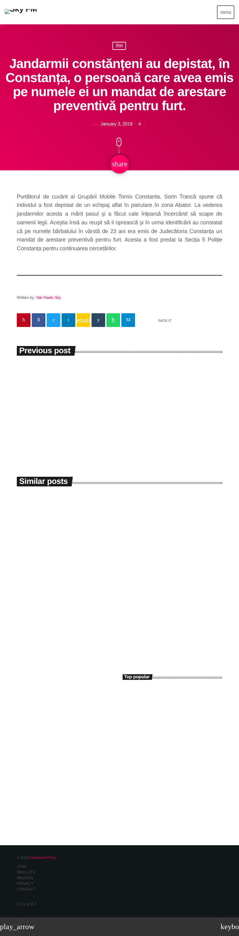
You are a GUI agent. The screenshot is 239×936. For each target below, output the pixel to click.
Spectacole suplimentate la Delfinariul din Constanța (169, 584)
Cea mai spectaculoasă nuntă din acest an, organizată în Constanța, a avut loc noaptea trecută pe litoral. (166, 698)
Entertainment (35, 706)
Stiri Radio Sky (48, 297)
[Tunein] (17, 904)
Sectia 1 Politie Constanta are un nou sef (164, 776)
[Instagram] (28, 904)
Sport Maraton (40, 717)
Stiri (119, 46)
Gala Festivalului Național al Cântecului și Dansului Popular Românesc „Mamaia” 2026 (65, 592)
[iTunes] (24, 904)
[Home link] (21, 12)
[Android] (36, 904)
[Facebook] (32, 904)
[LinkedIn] (20, 904)
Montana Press (43, 857)
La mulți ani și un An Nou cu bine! (179, 750)
